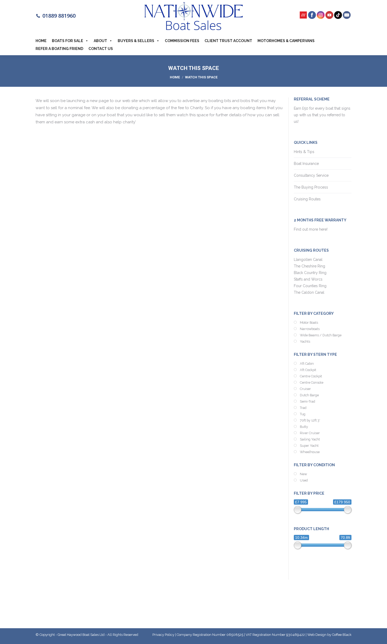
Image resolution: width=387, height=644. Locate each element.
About (100, 41)
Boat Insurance (306, 163)
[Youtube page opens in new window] (329, 17)
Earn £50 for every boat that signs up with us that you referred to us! (322, 115)
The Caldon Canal (309, 292)
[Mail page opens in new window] (347, 17)
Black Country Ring (310, 273)
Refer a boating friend (59, 49)
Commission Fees (182, 41)
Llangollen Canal (308, 259)
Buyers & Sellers (136, 41)
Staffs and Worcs (308, 279)
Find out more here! (311, 229)
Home (41, 41)
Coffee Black (341, 635)
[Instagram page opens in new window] (321, 17)
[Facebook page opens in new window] (312, 17)
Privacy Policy (163, 635)
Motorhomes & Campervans (286, 41)
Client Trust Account (228, 41)
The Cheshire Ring (309, 266)
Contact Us (100, 49)
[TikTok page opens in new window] (338, 17)
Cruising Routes (307, 199)
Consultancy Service (311, 175)
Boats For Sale (67, 41)
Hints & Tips (304, 152)
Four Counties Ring (310, 286)
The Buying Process (311, 187)
